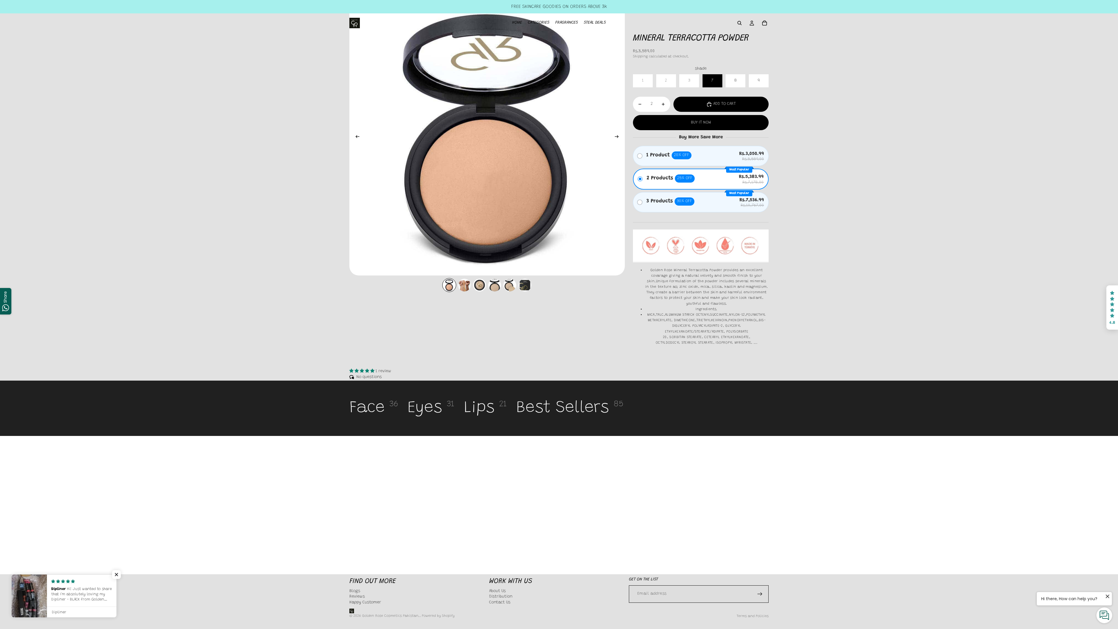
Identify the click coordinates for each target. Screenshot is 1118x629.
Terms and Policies (753, 616)
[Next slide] (618, 137)
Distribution (500, 597)
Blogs (354, 591)
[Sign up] (760, 594)
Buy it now (701, 123)
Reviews (357, 597)
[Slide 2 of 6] (464, 285)
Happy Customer (365, 602)
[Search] (739, 23)
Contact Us (499, 602)
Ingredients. (706, 309)
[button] (1112, 307)
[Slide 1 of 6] (449, 285)
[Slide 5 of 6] (509, 285)
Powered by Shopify (438, 616)
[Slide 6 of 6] (525, 285)
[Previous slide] (355, 137)
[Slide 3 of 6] (479, 285)
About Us (497, 591)
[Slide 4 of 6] (494, 285)
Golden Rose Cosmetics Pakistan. (391, 616)
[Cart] (764, 23)
